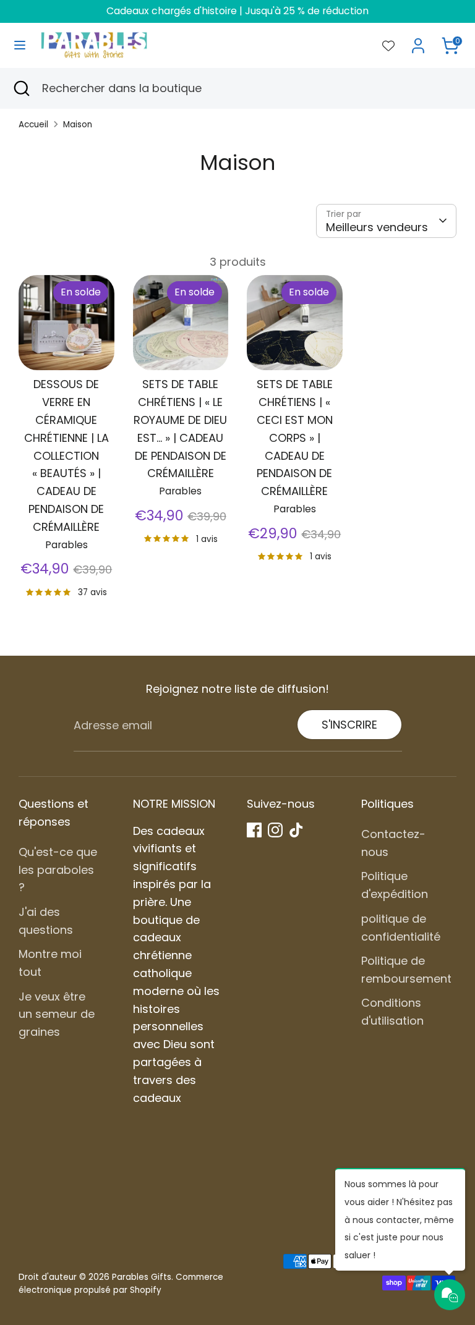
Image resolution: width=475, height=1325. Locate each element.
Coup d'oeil (66, 341)
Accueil (33, 124)
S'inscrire (349, 724)
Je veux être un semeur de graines (57, 1014)
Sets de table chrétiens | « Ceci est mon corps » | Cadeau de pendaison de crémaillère (295, 437)
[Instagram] (275, 830)
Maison (77, 124)
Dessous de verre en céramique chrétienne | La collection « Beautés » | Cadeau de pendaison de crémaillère (66, 455)
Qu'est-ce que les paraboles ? (58, 869)
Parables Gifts (141, 1277)
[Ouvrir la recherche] (21, 88)
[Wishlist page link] (388, 46)
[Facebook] (254, 830)
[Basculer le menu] (19, 45)
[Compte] (418, 41)
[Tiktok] (296, 830)
